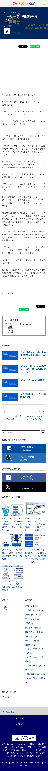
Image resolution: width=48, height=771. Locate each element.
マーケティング (32, 614)
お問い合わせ (22, 724)
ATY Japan (16, 33)
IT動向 (28, 623)
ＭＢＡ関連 (8, 26)
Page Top (10, 712)
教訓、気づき (31, 640)
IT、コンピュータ (35, 674)
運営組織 (20, 718)
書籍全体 (29, 645)
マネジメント (31, 619)
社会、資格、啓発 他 (36, 678)
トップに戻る (8, 294)
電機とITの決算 (34, 610)
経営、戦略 (30, 606)
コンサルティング (33, 632)
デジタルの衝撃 (32, 627)
